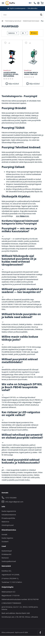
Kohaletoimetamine (9, 515)
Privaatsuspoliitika (8, 518)
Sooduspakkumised (9, 561)
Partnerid (5, 558)
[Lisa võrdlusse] (9, 43)
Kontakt (4, 534)
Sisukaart (5, 541)
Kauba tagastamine (9, 511)
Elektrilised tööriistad (31, 21)
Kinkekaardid (6, 554)
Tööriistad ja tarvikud (13, 21)
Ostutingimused (8, 525)
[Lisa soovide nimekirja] (5, 43)
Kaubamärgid (7, 551)
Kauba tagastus (7, 538)
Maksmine (5, 522)
